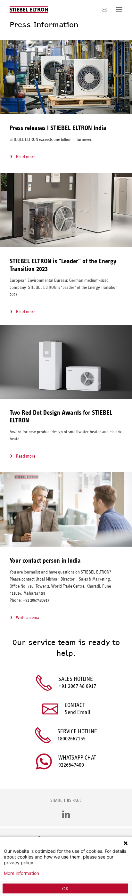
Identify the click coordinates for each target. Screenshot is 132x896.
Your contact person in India (45, 560)
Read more (25, 156)
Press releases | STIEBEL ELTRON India (58, 128)
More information (21, 873)
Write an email (28, 617)
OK (65, 888)
